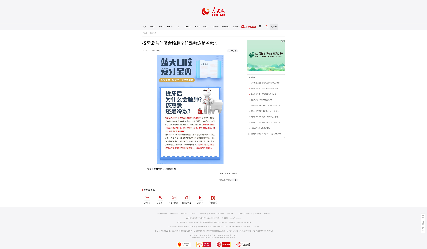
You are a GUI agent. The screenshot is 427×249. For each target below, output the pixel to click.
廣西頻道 (153, 33)
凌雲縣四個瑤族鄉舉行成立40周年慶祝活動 (266, 134)
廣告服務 (203, 213)
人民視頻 (199, 203)
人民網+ (160, 203)
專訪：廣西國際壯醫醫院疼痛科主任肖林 (265, 111)
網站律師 (249, 213)
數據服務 (230, 213)
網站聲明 (240, 213)
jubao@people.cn (235, 218)
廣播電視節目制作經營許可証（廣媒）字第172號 (242, 226)
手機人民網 (173, 203)
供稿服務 (221, 213)
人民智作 (213, 203)
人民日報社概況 (162, 213)
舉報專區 (236, 27)
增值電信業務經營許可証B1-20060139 (210, 226)
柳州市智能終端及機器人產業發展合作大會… (266, 105)
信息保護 (258, 213)
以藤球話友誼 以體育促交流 (260, 128)
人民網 (145, 33)
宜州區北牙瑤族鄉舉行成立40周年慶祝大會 (265, 122)
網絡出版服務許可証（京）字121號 (226, 231)
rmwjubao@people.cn (244, 222)
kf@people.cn (193, 222)
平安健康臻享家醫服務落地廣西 (262, 100)
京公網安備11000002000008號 (263, 231)
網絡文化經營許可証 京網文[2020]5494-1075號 (197, 231)
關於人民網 (174, 213)
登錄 (275, 27)
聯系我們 (267, 213)
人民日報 (146, 203)
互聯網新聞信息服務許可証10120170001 (181, 226)
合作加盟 (212, 213)
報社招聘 (184, 213)
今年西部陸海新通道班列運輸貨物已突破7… (266, 83)
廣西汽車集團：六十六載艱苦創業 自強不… (266, 88)
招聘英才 (193, 213)
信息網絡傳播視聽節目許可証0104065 (167, 231)
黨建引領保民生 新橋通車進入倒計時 (263, 94)
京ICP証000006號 (245, 231)
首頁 (144, 27)
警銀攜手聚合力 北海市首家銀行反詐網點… (266, 117)
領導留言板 (186, 203)
